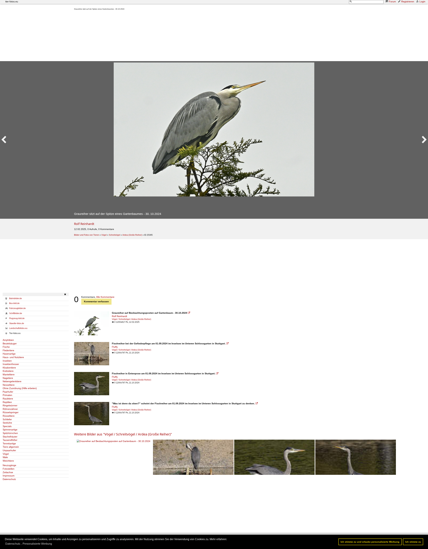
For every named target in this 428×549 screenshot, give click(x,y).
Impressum (9, 475)
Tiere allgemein (11, 446)
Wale (5, 457)
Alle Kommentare (105, 297)
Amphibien (8, 340)
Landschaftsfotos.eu (18, 328)
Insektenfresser (11, 364)
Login (422, 1)
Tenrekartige (9, 443)
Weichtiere (8, 460)
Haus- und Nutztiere (13, 357)
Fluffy (115, 347)
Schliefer (7, 419)
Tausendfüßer (10, 440)
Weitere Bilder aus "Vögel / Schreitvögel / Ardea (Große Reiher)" (123, 434)
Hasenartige (9, 353)
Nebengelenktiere (12, 381)
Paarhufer (8, 391)
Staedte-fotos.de (16, 323)
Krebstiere (8, 371)
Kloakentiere (9, 367)
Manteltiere (9, 374)
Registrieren (407, 1)
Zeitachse (8, 472)
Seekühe (7, 422)
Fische (6, 347)
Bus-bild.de (14, 303)
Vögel (104, 235)
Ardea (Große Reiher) (132, 235)
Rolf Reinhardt (84, 224)
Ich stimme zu (413, 541)
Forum (392, 1)
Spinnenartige (10, 429)
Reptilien (7, 402)
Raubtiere (8, 398)
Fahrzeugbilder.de (17, 308)
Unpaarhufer (9, 450)
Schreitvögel (114, 235)
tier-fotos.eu (11, 1)
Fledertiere (8, 350)
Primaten (7, 395)
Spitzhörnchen (10, 433)
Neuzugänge (9, 465)
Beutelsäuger (10, 343)
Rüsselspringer (11, 412)
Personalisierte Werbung (37, 543)
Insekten (7, 360)
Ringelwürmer (10, 405)
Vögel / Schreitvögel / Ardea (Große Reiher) (131, 319)
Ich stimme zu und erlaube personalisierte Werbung (370, 541)
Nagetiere (8, 378)
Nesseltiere (9, 385)
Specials (7, 426)
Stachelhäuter (10, 436)
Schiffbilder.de (15, 313)
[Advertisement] (174, 36)
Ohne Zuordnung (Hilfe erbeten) (20, 388)
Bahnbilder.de (15, 298)
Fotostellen (8, 468)
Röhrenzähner (10, 409)
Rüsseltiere (9, 416)
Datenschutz (9, 479)
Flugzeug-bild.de (17, 318)
